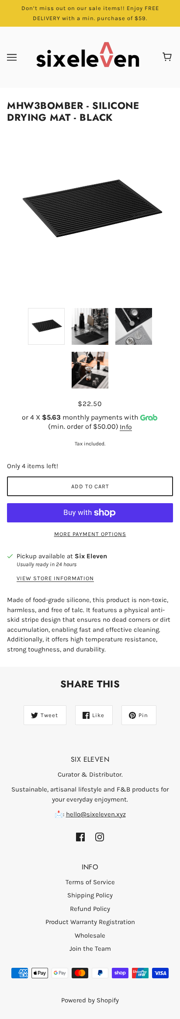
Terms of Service (90, 882)
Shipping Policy (90, 895)
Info (126, 427)
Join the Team (90, 948)
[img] (80, 836)
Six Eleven (91, 556)
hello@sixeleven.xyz (96, 814)
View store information (55, 578)
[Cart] (168, 57)
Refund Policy (90, 909)
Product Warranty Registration (90, 922)
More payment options (90, 534)
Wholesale (90, 935)
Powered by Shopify (90, 1000)
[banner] (88, 57)
